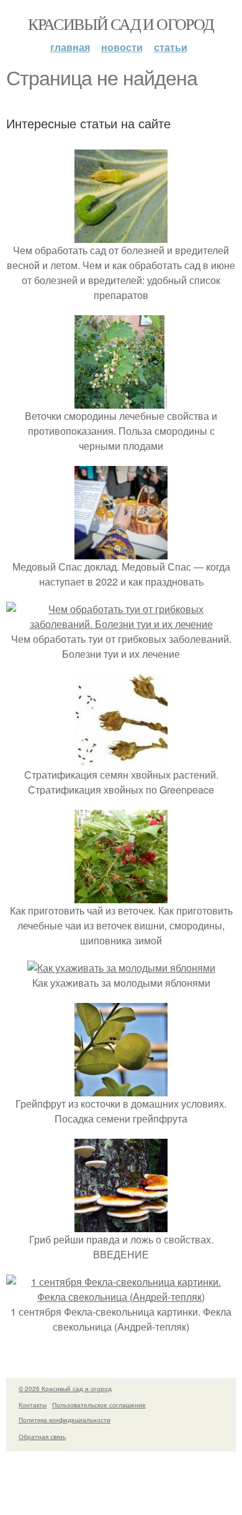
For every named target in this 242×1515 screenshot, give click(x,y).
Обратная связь (42, 1436)
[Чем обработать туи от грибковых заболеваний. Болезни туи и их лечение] (121, 624)
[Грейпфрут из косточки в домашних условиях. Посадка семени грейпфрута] (121, 1088)
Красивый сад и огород (120, 23)
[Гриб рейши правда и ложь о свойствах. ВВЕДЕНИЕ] (121, 1224)
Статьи (170, 47)
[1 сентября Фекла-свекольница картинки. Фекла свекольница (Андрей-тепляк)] (121, 1296)
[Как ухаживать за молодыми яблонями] (121, 968)
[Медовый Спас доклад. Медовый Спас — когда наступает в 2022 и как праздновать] (121, 551)
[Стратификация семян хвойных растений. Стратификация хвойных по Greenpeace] (121, 760)
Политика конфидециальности (64, 1419)
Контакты (33, 1404)
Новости (122, 47)
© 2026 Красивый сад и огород (65, 1388)
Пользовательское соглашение (99, 1404)
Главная (70, 47)
